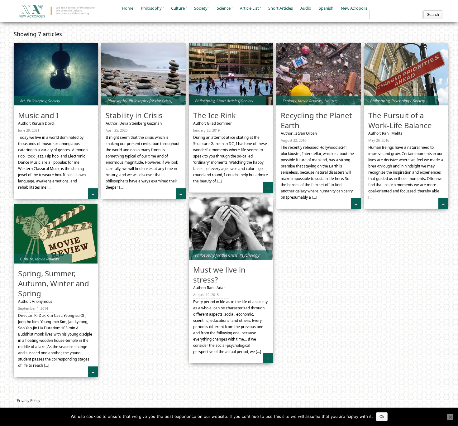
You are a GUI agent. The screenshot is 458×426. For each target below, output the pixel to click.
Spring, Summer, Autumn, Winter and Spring (53, 283)
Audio (305, 8)
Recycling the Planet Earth (316, 120)
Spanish (326, 8)
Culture (178, 8)
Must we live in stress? (219, 274)
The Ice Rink (214, 115)
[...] (49, 187)
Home (127, 8)
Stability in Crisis (134, 115)
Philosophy (151, 8)
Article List (249, 8)
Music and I (38, 115)
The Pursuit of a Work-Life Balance (400, 120)
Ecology (289, 101)
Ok (381, 416)
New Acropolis (354, 8)
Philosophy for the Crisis (150, 101)
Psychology (401, 101)
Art (22, 101)
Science (224, 8)
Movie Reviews (310, 101)
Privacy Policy (28, 400)
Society (201, 8)
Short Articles (280, 8)
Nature (330, 101)
